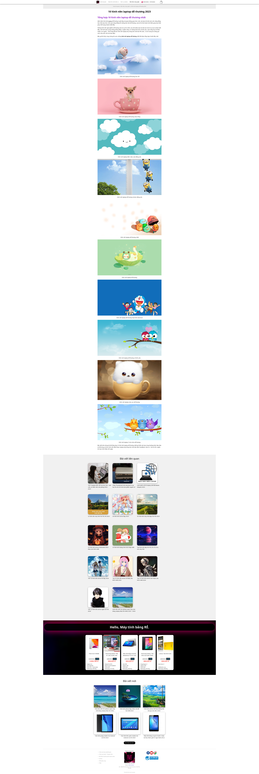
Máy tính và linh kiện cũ (113, 1)
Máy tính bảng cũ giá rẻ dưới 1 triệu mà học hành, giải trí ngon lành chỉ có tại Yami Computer (154, 737)
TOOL (100, 763)
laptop (110, 21)
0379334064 (152, 2)
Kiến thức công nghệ (134, 1)
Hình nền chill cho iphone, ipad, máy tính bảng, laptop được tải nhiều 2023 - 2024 (105, 710)
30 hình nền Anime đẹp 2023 (121, 516)
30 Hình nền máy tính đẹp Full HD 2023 (148, 516)
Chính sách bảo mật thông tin (105, 752)
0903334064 (146, 2)
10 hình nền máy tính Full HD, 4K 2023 (99, 516)
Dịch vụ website (124, 1)
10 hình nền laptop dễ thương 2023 (138, 6)
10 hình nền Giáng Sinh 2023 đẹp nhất (123, 547)
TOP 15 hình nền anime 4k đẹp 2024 (98, 578)
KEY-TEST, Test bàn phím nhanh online (107, 756)
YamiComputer (102, 1)
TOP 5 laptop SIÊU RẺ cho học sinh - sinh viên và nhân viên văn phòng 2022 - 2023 (99, 487)
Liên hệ (100, 758)
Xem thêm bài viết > (129, 742)
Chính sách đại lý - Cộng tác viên (106, 754)
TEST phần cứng (102, 760)
